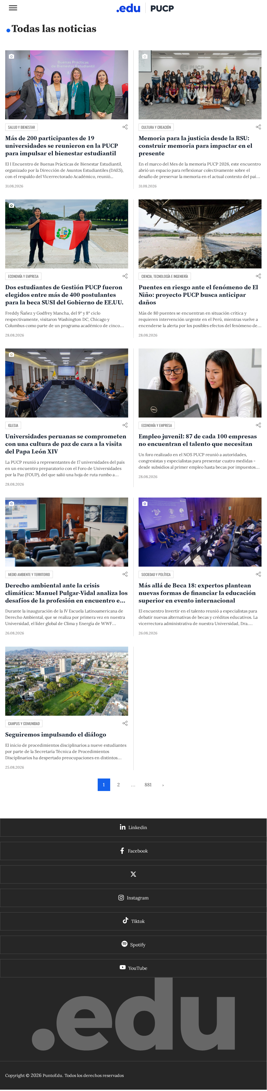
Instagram (138, 898)
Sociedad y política (156, 574)
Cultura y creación (156, 127)
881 (148, 785)
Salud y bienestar (21, 127)
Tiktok (138, 921)
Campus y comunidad (24, 723)
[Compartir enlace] (125, 127)
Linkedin (137, 827)
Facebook (138, 851)
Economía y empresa (23, 276)
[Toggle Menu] (13, 7)
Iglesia (13, 425)
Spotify (137, 945)
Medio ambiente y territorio (29, 574)
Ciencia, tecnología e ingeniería (164, 276)
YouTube (137, 968)
